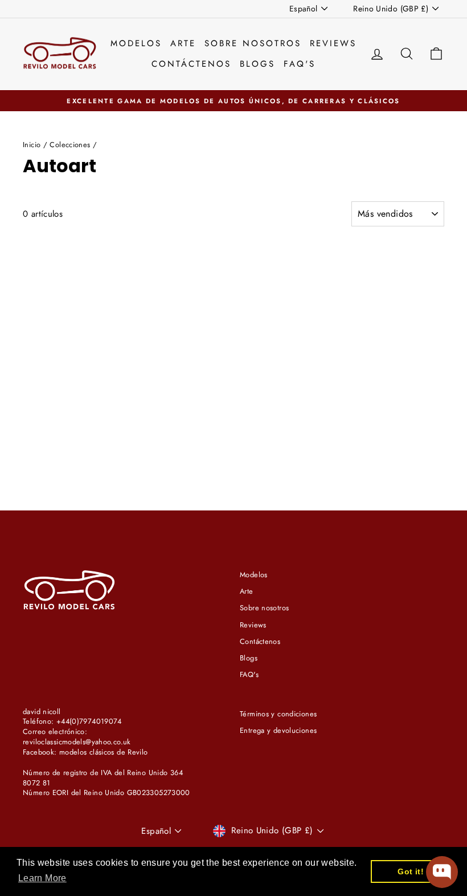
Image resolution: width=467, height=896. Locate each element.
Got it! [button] (411, 871)
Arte (183, 43)
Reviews (333, 43)
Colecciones (70, 144)
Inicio (31, 144)
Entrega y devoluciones (278, 730)
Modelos (136, 43)
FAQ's (300, 64)
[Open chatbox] (442, 872)
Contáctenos (191, 64)
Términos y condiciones (278, 713)
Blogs (257, 64)
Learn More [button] (42, 878)
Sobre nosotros (252, 43)
